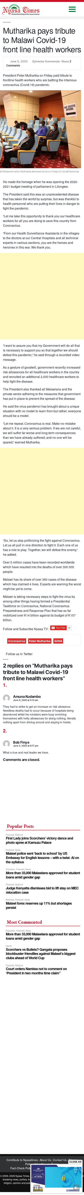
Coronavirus (16, 641)
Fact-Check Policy (21, 1168)
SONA (58, 641)
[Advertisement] (42, 296)
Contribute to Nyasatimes (22, 1160)
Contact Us (60, 1160)
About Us (46, 1160)
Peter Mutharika (39, 641)
